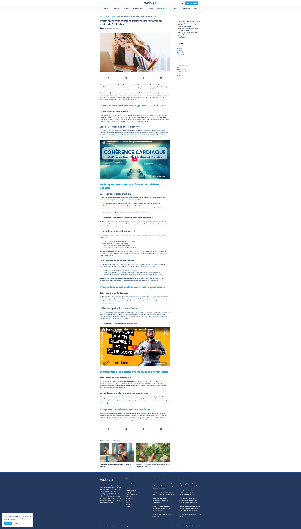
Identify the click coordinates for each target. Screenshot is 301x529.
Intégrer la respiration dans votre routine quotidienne (188, 29)
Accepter (8, 523)
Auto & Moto (186, 9)
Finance (150, 9)
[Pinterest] (143, 78)
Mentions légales (185, 526)
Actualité (105, 9)
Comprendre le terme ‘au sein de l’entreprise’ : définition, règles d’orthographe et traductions (189, 500)
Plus (195, 9)
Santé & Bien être (162, 9)
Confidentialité (196, 526)
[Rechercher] (182, 3)
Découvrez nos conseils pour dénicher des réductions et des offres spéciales (162, 508)
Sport (178, 73)
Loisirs (178, 67)
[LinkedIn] (161, 78)
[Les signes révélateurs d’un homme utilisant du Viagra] (117, 452)
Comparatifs (113, 3)
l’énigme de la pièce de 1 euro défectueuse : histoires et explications (161, 500)
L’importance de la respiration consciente (188, 36)
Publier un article (192, 3)
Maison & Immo (138, 9)
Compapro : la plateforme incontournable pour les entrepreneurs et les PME (187, 492)
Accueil (105, 3)
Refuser (16, 523)
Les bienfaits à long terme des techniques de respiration (188, 33)
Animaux (179, 51)
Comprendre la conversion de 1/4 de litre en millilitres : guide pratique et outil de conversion (163, 486)
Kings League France (183, 65)
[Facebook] (108, 78)
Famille (175, 9)
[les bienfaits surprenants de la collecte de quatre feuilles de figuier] (153, 452)
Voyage (179, 75)
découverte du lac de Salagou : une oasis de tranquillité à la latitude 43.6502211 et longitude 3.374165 (189, 508)
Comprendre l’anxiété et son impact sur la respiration (189, 22)
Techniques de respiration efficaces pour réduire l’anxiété (189, 25)
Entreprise (116, 9)
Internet (126, 9)
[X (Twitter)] (126, 78)
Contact (176, 526)
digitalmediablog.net (124, 526)
